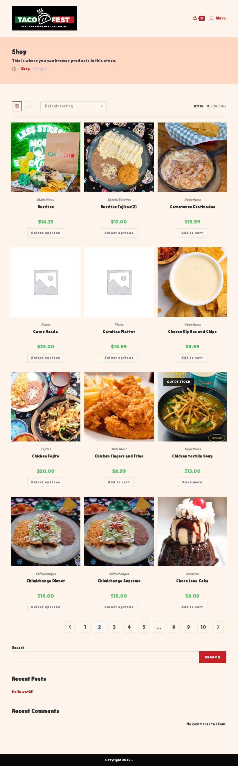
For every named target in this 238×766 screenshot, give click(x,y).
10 (203, 627)
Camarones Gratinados (192, 206)
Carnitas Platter (119, 331)
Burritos (46, 206)
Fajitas (46, 449)
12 (208, 106)
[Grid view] (17, 106)
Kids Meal (119, 449)
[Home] (14, 69)
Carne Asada (45, 331)
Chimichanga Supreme (119, 580)
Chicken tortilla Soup (192, 456)
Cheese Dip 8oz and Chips (192, 331)
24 (215, 106)
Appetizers (192, 200)
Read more (192, 482)
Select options (45, 233)
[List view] (30, 106)
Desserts (192, 574)
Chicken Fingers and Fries (119, 456)
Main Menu (45, 200)
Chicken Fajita (45, 456)
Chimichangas (46, 574)
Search (18, 648)
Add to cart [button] (192, 233)
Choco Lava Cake (192, 580)
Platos (45, 324)
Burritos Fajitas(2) (119, 206)
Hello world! (22, 692)
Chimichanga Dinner (45, 580)
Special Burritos (119, 200)
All (223, 106)
